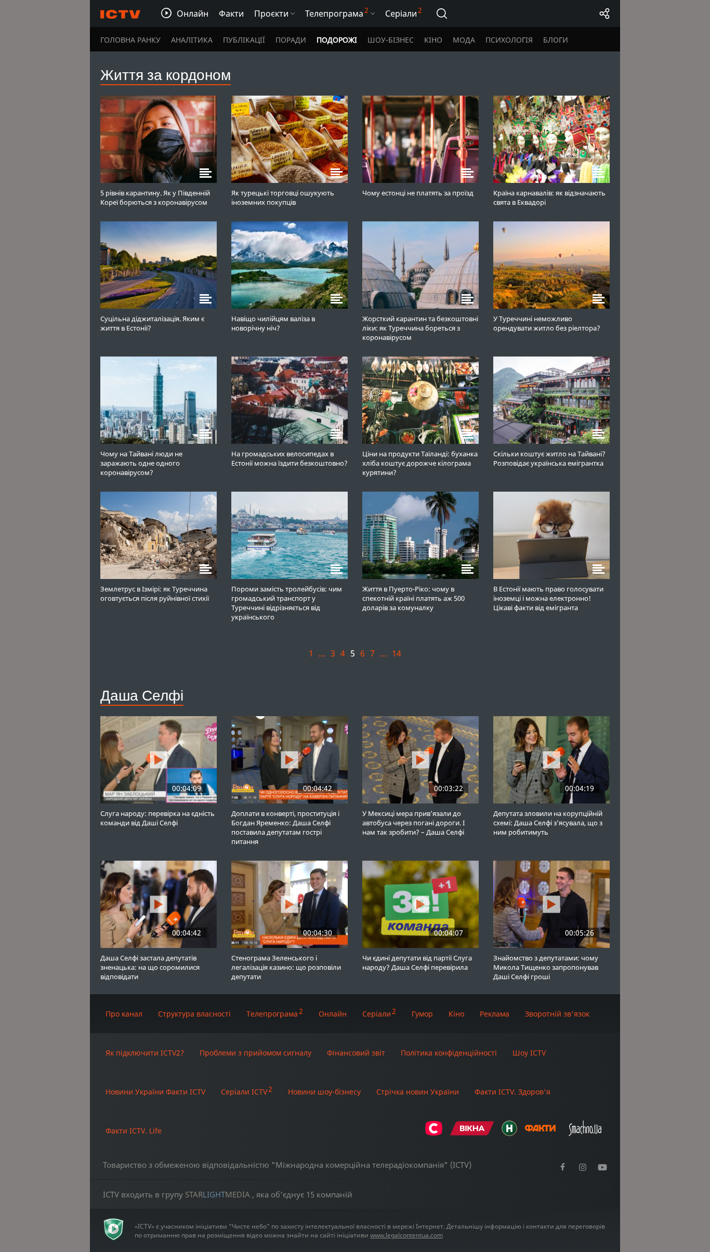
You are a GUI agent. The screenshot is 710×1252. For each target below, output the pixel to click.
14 (396, 653)
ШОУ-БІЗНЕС (390, 40)
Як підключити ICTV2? (145, 1053)
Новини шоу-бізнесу (324, 1092)
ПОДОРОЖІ (337, 40)
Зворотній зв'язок (557, 1014)
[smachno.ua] (585, 1133)
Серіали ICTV (244, 1092)
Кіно (456, 1014)
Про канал (124, 1014)
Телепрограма (272, 1014)
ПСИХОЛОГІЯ (509, 40)
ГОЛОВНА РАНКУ (130, 40)
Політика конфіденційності (449, 1053)
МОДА (464, 40)
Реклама (494, 1014)
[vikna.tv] (472, 1133)
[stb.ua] (434, 1133)
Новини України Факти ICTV (155, 1092)
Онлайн (333, 1014)
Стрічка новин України (417, 1092)
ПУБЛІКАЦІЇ (244, 40)
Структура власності (194, 1014)
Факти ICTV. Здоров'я (512, 1092)
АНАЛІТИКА (192, 40)
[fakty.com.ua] (540, 1133)
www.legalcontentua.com (406, 1235)
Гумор (422, 1014)
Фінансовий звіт (356, 1053)
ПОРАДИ (290, 40)
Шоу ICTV (529, 1053)
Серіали (376, 1014)
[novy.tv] (509, 1133)
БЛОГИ (555, 40)
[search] (442, 13)
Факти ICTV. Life (134, 1131)
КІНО (433, 40)
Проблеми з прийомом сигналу (255, 1053)
